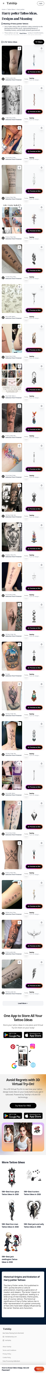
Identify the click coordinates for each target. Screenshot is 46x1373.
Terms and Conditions (9, 1350)
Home (4, 9)
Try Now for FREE (23, 1105)
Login (40, 3)
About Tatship (7, 1347)
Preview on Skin (35, 72)
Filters (40, 42)
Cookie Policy (7, 1357)
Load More (22, 1003)
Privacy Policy (7, 1354)
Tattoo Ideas (11, 9)
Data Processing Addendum (11, 1361)
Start (38, 1369)
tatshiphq (8, 1340)
